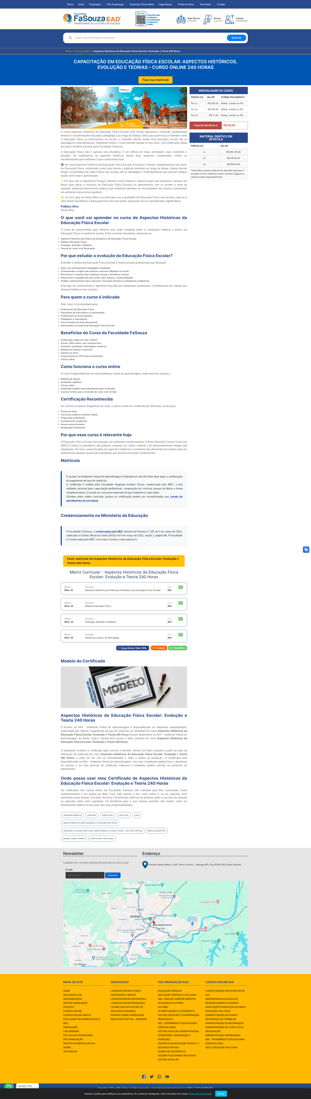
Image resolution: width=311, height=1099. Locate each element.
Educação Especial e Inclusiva (177, 995)
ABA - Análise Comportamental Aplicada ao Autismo (177, 1001)
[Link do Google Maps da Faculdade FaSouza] (155, 924)
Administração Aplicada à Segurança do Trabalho (221, 1017)
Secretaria (205, 4)
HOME (66, 991)
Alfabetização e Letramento (176, 1011)
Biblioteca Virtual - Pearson (129, 1019)
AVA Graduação (72, 999)
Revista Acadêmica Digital (79, 1043)
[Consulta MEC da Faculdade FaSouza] (147, 18)
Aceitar (221, 1093)
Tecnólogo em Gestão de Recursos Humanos (127, 1009)
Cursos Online (82, 51)
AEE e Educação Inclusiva (221, 1047)
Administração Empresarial (223, 1035)
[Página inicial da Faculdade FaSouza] (92, 18)
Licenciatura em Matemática (128, 999)
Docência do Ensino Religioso (177, 1055)
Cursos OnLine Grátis (77, 1015)
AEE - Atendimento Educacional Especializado (177, 1025)
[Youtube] (167, 1076)
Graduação (95, 4)
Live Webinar (71, 1031)
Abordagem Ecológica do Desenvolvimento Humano (221, 1001)
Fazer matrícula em (123, 561)
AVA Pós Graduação (75, 1003)
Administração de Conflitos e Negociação (224, 1029)
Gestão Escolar (168, 1059)
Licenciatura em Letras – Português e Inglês (126, 993)
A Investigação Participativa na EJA (224, 993)
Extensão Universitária (142, 4)
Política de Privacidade (78, 1035)
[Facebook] (144, 1076)
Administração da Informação (224, 1023)
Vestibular (70, 1051)
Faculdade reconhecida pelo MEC (81, 1021)
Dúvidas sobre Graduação (127, 1015)
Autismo (163, 1007)
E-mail (76, 869)
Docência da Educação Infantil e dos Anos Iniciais (178, 1045)
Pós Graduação (73, 1039)
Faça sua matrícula (155, 79)
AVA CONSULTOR (72, 995)
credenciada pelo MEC (109, 531)
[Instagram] (159, 1076)
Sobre (81, 4)
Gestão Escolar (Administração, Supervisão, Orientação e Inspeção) (179, 1035)
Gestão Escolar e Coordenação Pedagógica (178, 1017)
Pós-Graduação (115, 4)
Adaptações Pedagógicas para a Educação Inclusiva (225, 1009)
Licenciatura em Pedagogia (128, 1003)
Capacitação (165, 4)
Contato (221, 4)
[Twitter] (152, 1076)
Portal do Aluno (186, 4)
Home (70, 4)
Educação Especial (170, 991)
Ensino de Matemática (172, 1051)
